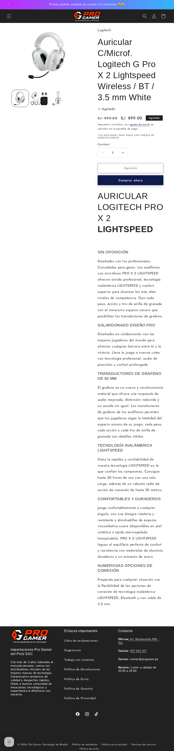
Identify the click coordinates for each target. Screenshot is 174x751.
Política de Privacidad (79, 698)
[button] (9, 16)
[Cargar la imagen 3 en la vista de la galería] (58, 98)
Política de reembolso (84, 744)
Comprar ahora (130, 180)
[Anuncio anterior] (8, 4)
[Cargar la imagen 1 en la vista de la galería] (20, 98)
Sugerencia (72, 650)
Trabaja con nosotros (79, 660)
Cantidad (103, 144)
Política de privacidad (114, 744)
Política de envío (89, 748)
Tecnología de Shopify (55, 744)
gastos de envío (140, 124)
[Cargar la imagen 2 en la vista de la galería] (39, 98)
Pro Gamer (35, 744)
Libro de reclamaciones (81, 640)
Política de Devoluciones (82, 669)
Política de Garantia (78, 688)
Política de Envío (76, 679)
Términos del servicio (143, 744)
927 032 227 (138, 650)
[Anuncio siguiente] (165, 4)
